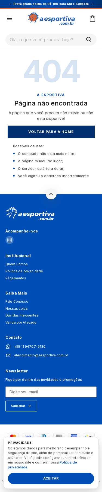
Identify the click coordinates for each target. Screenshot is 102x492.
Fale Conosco (16, 301)
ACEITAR (51, 478)
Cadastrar (18, 405)
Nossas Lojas (16, 309)
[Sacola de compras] (92, 18)
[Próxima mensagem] (91, 4)
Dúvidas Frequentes (22, 315)
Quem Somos (16, 264)
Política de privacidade (24, 271)
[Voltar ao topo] (51, 194)
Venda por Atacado (20, 322)
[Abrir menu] (9, 18)
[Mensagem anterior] (10, 4)
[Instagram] (9, 240)
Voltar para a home (51, 131)
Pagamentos (15, 278)
